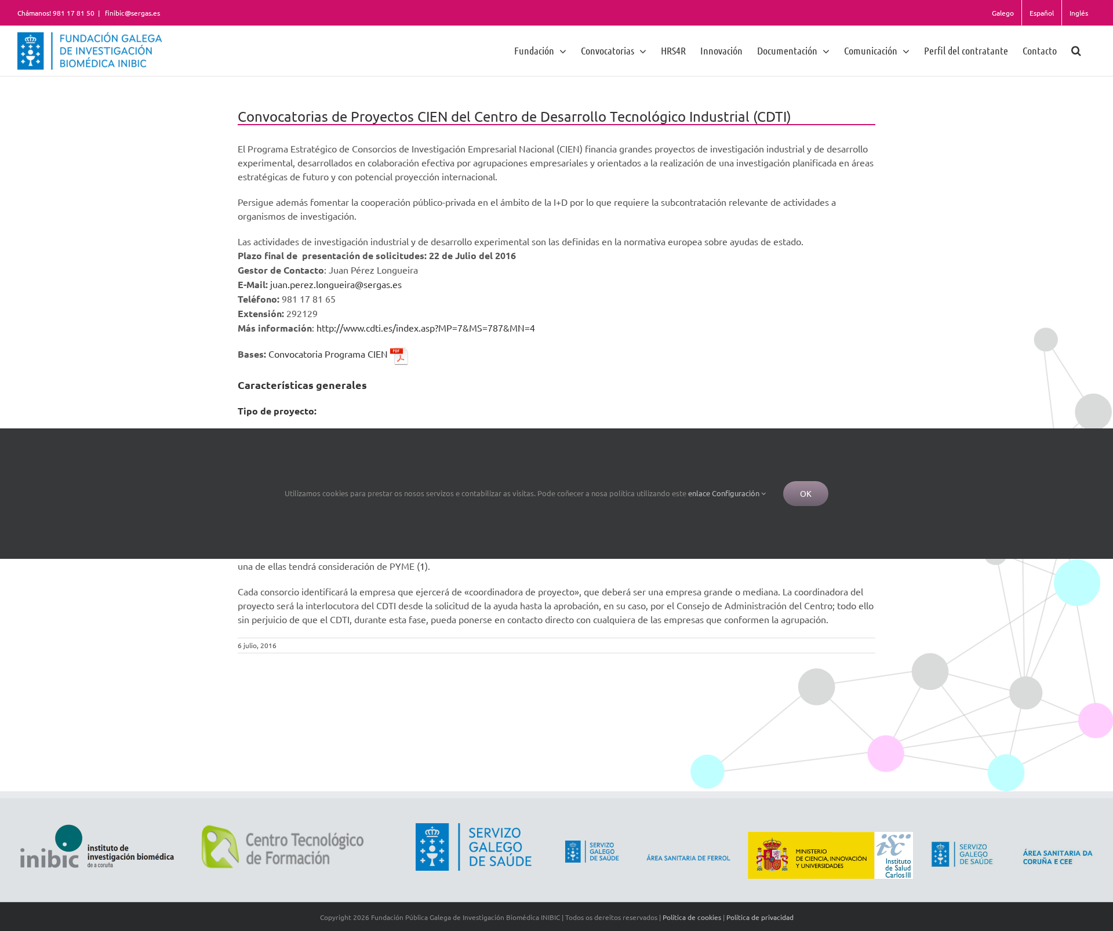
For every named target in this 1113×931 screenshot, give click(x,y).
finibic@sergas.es (131, 12)
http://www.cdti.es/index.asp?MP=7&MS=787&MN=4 (426, 327)
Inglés (1079, 12)
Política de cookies (692, 917)
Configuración (736, 493)
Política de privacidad (760, 917)
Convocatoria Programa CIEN (329, 353)
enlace (699, 493)
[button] (1076, 50)
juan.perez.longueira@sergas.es (336, 284)
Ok (806, 493)
